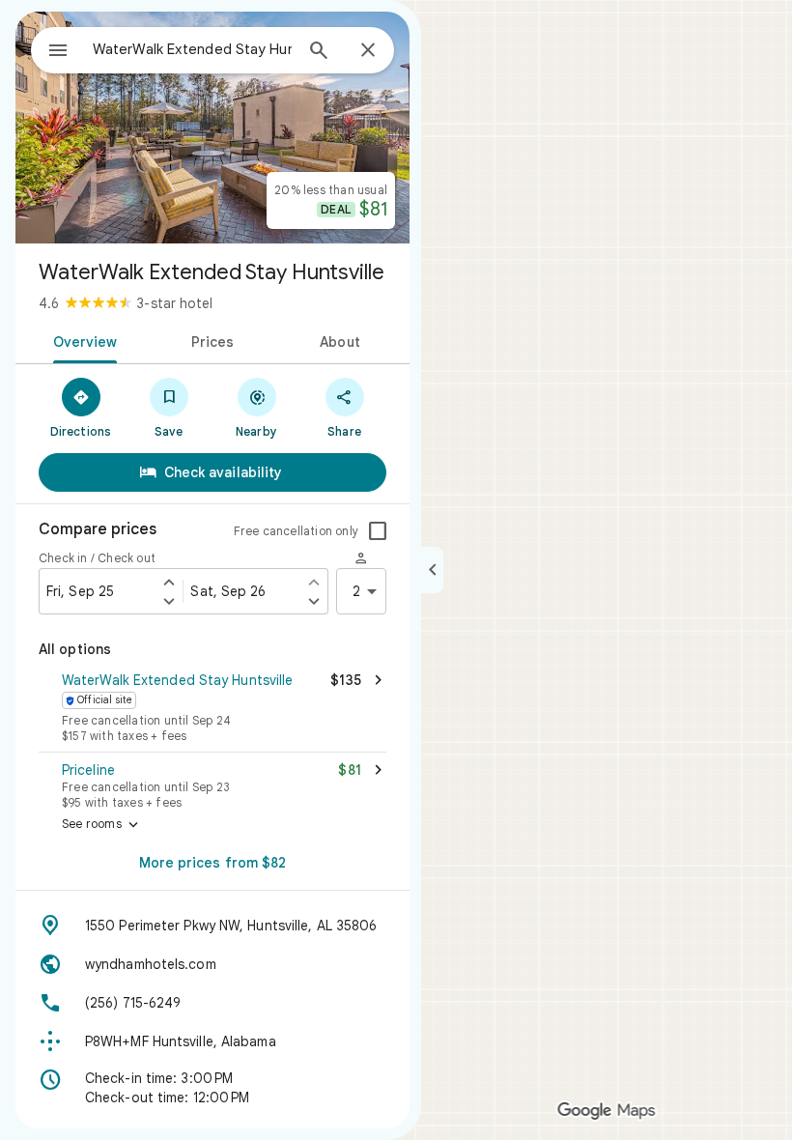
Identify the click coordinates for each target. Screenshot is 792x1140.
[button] (212, 709)
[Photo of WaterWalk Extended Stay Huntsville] (212, 127)
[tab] (81, 340)
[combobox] (192, 49)
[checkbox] (377, 531)
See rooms (102, 825)
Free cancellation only (296, 531)
